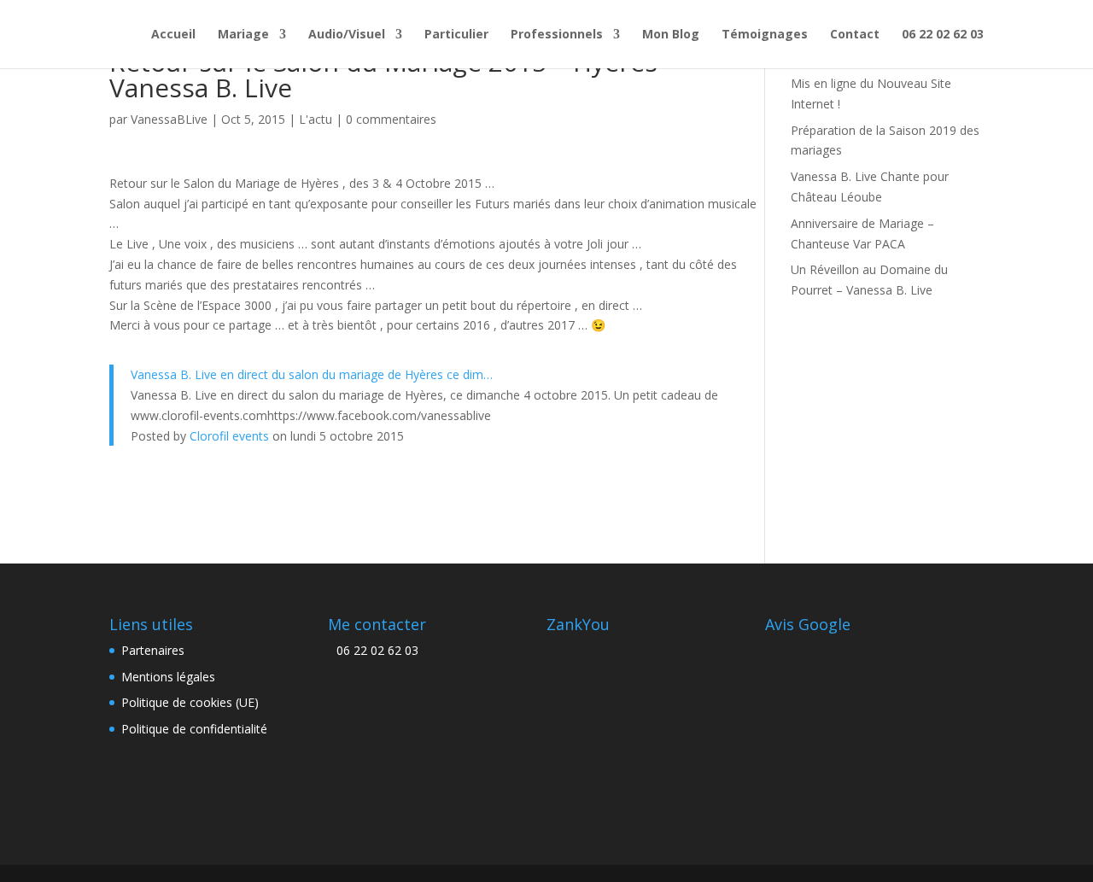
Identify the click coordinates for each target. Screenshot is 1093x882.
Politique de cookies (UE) (190, 702)
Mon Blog (670, 35)
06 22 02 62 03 (943, 35)
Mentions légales (168, 677)
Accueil (173, 35)
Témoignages (765, 35)
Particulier (456, 35)
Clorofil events (229, 436)
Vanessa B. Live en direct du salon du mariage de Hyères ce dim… (312, 374)
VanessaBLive (169, 119)
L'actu (315, 119)
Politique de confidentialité (194, 729)
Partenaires (152, 650)
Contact (855, 35)
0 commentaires (391, 119)
